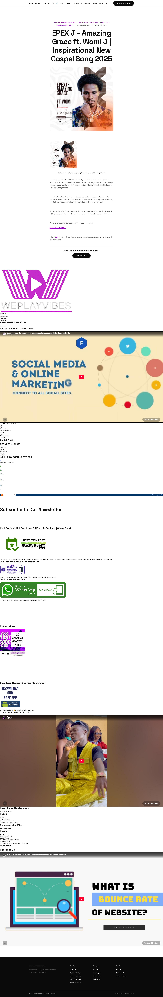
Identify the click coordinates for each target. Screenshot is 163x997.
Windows (3, 313)
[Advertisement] (51, 613)
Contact (108, 3)
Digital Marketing (75, 973)
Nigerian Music (62, 25)
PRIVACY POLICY (5, 841)
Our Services (4, 429)
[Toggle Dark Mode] (53, 3)
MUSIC (107, 22)
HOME (2, 817)
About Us (96, 970)
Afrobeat (56, 22)
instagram (3, 453)
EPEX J (75, 22)
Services (76, 3)
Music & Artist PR (75, 976)
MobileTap (3, 438)
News (101, 3)
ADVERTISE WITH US (6, 836)
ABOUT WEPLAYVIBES (6, 821)
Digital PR (73, 970)
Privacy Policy (97, 976)
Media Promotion (75, 982)
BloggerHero (4, 317)
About (69, 3)
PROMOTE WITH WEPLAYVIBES (9, 823)
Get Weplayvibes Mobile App (9, 423)
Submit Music (120, 973)
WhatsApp (3, 451)
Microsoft (3, 315)
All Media (119, 970)
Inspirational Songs (97, 22)
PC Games (3, 320)
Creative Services (75, 979)
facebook (3, 448)
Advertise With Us (123, 3)
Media (95, 3)
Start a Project (81, 255)
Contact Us (96, 979)
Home (62, 3)
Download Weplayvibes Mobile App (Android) (14, 843)
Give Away (3, 318)
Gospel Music (83, 22)
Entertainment (85, 3)
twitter (2, 449)
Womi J (71, 25)
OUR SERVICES (4, 819)
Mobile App (96, 973)
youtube (2, 455)
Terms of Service (129, 993)
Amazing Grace (66, 22)
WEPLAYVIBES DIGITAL (39, 3)
